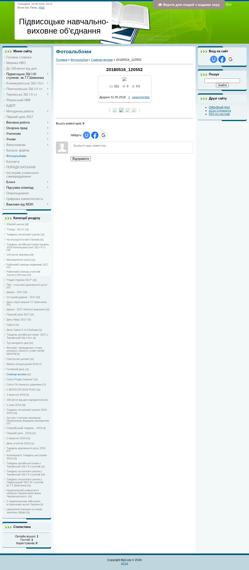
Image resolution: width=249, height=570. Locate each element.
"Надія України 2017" (19, 279)
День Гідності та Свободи (22, 329)
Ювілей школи (15, 224)
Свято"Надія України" (20, 379)
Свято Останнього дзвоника (24, 384)
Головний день (16, 369)
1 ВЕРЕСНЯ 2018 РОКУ (21, 389)
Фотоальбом (79, 60)
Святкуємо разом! (18, 358)
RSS (41, 7)
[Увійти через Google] (103, 135)
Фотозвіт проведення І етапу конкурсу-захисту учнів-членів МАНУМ (25, 350)
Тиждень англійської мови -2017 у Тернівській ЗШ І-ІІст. (27, 336)
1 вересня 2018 (16, 394)
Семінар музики (16, 374)
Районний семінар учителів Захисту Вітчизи (23, 273)
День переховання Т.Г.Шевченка (27, 302)
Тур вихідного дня (17, 342)
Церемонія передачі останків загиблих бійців (24, 511)
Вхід (228, 4)
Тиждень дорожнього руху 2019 (26, 448)
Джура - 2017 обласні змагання (26, 309)
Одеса (11, 324)
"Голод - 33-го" (15, 229)
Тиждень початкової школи (23, 234)
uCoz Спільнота (220, 110)
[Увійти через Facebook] (94, 135)
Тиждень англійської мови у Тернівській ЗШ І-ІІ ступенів (24, 465)
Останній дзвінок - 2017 (21, 297)
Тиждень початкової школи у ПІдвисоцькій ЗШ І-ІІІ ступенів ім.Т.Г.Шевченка (25, 482)
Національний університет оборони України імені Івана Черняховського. (24, 493)
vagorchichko (141, 97)
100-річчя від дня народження (25, 399)
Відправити (80, 158)
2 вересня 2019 (16, 438)
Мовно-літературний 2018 (22, 364)
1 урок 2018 (14, 404)
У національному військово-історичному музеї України (24, 503)
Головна (61, 60)
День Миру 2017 (17, 319)
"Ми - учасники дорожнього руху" (27, 284)
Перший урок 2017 (18, 314)
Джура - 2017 (15, 292)
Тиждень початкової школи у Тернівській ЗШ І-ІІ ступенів (24, 473)
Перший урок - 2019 (19, 433)
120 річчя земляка (18, 254)
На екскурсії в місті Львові (23, 239)
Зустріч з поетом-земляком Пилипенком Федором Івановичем (28, 419)
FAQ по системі (219, 114)
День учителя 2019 (18, 443)
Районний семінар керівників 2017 (27, 264)
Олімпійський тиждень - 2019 (24, 428)
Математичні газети (19, 259)
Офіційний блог (219, 107)
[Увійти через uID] (86, 135)
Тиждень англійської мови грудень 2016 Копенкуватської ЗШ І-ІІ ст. (28, 246)
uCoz (124, 563)
